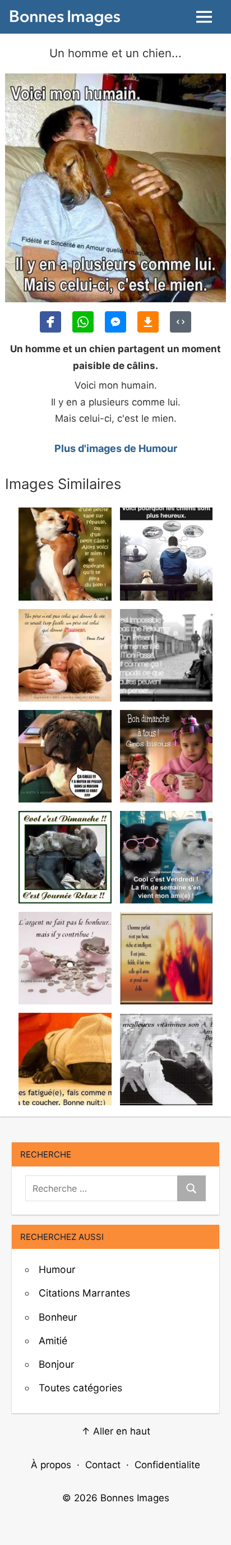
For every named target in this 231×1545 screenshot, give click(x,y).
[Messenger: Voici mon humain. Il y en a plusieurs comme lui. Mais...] (115, 322)
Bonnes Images (134, 1498)
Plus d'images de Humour (115, 448)
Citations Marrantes (84, 1293)
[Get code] (180, 322)
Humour (57, 1269)
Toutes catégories (80, 1388)
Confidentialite (167, 1464)
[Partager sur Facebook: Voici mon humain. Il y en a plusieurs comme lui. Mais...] (50, 322)
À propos (51, 1464)
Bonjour (57, 1364)
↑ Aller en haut (115, 1431)
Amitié (53, 1340)
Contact (103, 1464)
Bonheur (58, 1317)
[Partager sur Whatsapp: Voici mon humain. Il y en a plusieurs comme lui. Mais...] (83, 322)
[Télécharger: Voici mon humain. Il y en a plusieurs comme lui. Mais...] (148, 322)
